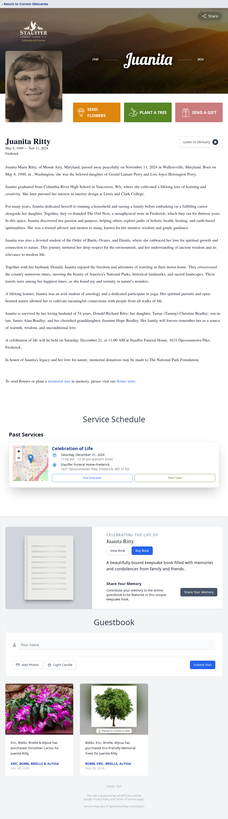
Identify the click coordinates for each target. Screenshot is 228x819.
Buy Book (142, 550)
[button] (30, 458)
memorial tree (59, 381)
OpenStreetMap (119, 806)
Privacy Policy (101, 799)
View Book (117, 550)
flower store (126, 381)
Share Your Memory (199, 592)
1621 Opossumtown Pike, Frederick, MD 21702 (95, 469)
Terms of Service (126, 799)
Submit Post (203, 665)
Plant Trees (175, 478)
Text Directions (92, 478)
